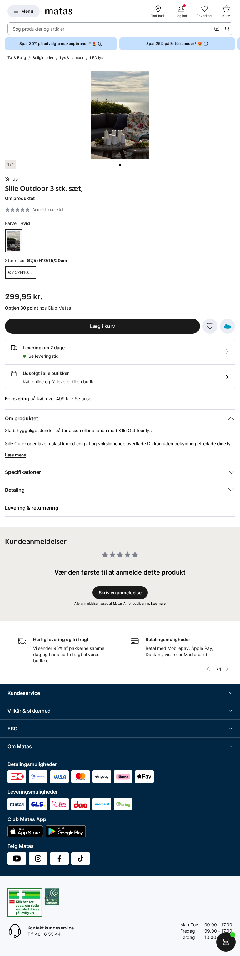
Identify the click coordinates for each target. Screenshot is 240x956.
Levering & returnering (31, 508)
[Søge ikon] (227, 29)
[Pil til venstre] (208, 669)
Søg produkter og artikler (38, 29)
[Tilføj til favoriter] (210, 326)
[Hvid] (13, 240)
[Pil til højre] (235, 44)
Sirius (11, 179)
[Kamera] (217, 29)
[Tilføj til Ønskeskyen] (227, 326)
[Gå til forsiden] (58, 11)
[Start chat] (226, 942)
